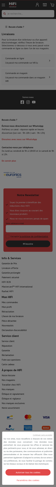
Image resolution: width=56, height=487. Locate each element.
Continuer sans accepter (42, 435)
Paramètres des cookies (28, 480)
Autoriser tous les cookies (28, 472)
